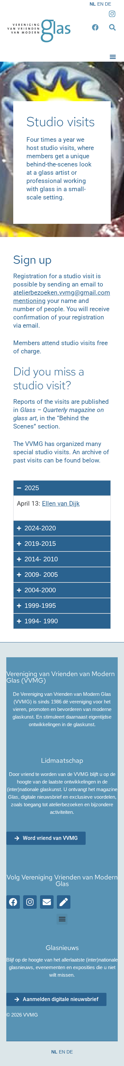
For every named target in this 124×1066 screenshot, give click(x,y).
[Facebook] (13, 902)
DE (108, 4)
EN (100, 4)
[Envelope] (47, 902)
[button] (113, 57)
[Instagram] (30, 902)
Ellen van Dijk (61, 503)
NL (93, 4)
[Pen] (63, 902)
